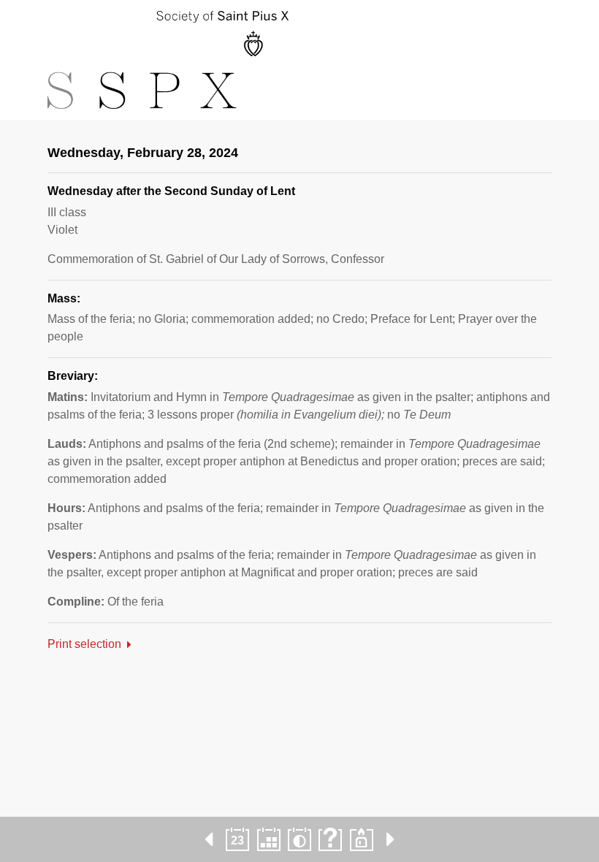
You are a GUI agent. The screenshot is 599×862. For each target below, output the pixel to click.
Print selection (84, 644)
